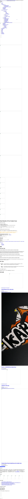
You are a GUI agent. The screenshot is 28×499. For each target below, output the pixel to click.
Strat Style (18, 241)
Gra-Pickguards (5, 10)
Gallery (2, 29)
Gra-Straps (4, 8)
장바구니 (1, 240)
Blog (2, 30)
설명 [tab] (2, 243)
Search (1, 1)
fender (21, 241)
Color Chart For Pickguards (7, 6)
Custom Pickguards (6, 5)
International (2, 28)
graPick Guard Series (10, 241)
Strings (5, 26)
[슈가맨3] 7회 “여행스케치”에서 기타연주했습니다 (7, 483)
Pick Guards (15, 241)
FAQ (2, 31)
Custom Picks (4, 7)
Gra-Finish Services (5, 9)
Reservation (2, 33)
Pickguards (4, 4)
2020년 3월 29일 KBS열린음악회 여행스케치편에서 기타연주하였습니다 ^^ (11, 482)
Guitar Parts (5, 25)
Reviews (2, 32)
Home (2, 3)
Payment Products (5, 27)
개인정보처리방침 (17, 471)
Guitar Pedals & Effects (5, 24)
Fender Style (6, 241)
